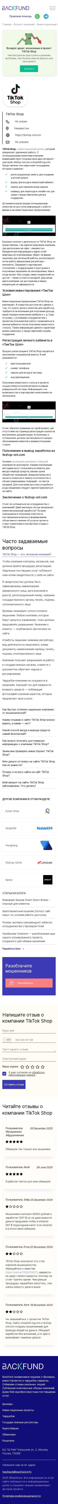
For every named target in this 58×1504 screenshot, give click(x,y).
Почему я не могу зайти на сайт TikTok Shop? (25, 773)
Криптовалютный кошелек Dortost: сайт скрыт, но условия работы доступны (26, 913)
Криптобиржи (10, 1428)
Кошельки (8, 1440)
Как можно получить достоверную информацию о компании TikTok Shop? (25, 742)
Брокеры (7, 1404)
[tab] (29, 555)
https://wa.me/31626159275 (22, 1272)
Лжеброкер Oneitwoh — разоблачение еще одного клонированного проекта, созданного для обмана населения (28, 937)
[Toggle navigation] (52, 8)
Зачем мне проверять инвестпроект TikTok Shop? (28, 753)
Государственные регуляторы (20, 1422)
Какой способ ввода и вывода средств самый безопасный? (26, 732)
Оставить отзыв (14, 1084)
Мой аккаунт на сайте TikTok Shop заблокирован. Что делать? (23, 784)
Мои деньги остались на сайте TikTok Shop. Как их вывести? (29, 763)
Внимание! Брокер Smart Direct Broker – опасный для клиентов (26, 901)
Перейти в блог (11, 948)
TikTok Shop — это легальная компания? (26, 554)
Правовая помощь (20, 16)
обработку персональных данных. (27, 1073)
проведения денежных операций (30, 461)
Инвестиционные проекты (18, 1410)
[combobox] (7, 1040)
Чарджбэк (8, 1416)
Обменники (8, 1434)
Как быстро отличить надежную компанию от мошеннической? (28, 711)
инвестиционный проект (31, 149)
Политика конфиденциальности (21, 1495)
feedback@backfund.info (17, 1471)
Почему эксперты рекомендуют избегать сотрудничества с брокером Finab (27, 924)
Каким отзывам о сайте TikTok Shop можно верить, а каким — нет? (28, 721)
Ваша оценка (10, 1066)
